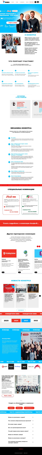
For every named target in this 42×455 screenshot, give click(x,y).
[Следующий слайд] (40, 18)
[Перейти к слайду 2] (21, 31)
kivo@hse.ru (21, 448)
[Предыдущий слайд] (1, 18)
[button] (21, 223)
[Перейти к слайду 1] (20, 31)
